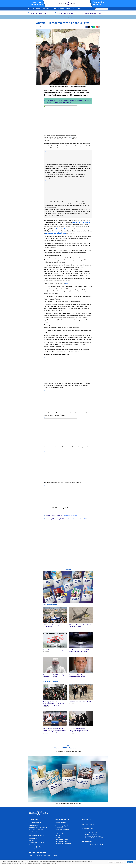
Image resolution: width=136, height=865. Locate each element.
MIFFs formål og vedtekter (62, 841)
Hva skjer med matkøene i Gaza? (80, 702)
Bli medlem (31, 8)
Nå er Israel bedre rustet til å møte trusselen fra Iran (80, 625)
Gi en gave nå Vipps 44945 (36, 3)
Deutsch (42, 855)
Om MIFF (58, 837)
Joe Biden (81, 519)
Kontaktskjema (36, 822)
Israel (71, 137)
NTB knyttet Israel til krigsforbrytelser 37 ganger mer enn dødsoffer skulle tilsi (53, 703)
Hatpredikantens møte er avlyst (53, 650)
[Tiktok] (93, 844)
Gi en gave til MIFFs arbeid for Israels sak (68, 748)
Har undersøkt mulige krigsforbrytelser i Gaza (77, 676)
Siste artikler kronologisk (62, 824)
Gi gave (38, 8)
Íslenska (48, 855)
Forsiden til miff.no (60, 822)
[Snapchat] (100, 844)
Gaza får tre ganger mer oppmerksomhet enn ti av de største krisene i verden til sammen (80, 730)
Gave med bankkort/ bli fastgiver (93, 832)
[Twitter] (85, 844)
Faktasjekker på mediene (62, 829)
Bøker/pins (61, 8)
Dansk (37, 855)
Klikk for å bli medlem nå (98, 3)
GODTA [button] (130, 862)
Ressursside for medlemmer (63, 843)
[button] (89, 27)
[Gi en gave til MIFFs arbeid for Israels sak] (68, 744)
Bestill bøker (68, 569)
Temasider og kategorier (62, 826)
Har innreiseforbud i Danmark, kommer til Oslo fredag (53, 676)
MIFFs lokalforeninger (61, 839)
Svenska (30, 855)
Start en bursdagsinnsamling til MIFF (94, 837)
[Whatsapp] (95, 844)
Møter (54, 8)
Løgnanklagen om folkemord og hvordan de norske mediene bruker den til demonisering (54, 730)
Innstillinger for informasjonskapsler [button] (116, 862)
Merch (80, 8)
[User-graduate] (103, 844)
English (55, 855)
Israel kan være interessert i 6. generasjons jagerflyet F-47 (79, 650)
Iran (66, 283)
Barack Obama (72, 519)
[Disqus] (68, 542)
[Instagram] (90, 844)
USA (85, 519)
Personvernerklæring (61, 845)
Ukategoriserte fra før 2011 (71, 515)
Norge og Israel (59, 827)
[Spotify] (98, 844)
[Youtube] (88, 844)
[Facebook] (83, 844)
